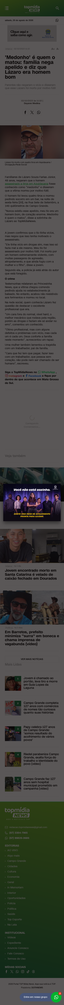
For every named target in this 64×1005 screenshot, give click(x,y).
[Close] (61, 484)
